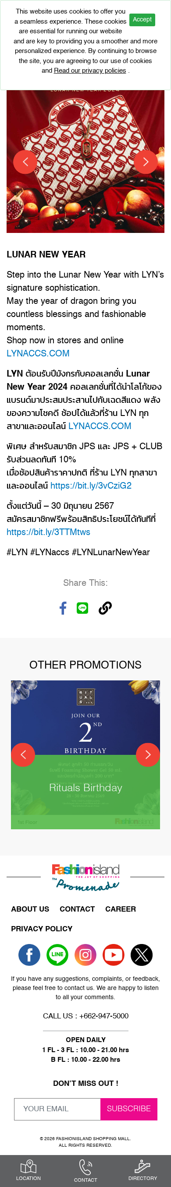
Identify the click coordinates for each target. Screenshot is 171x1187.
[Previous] (25, 162)
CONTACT (77, 909)
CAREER (120, 909)
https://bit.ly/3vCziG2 (91, 486)
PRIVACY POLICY (41, 929)
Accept (142, 20)
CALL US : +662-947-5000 (85, 1016)
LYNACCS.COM (38, 354)
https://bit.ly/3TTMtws (48, 532)
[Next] (146, 162)
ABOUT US (30, 909)
